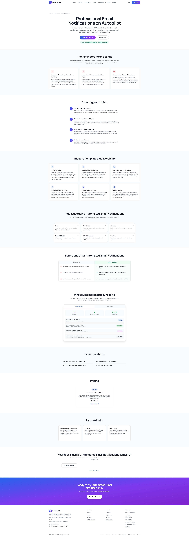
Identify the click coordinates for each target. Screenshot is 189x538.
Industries (86, 2)
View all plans (93, 403)
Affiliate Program (91, 519)
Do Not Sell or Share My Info (119, 534)
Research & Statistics (130, 522)
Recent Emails (79, 306)
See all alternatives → (94, 470)
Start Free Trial (86, 37)
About (109, 2)
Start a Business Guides (130, 524)
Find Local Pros (102, 2)
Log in (129, 2)
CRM (73, 2)
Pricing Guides (128, 517)
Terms (102, 534)
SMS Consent (131, 534)
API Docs (108, 517)
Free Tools (127, 515)
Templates (127, 526)
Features (80, 2)
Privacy (108, 534)
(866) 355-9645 (55, 524)
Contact (114, 2)
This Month (110, 306)
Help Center (109, 515)
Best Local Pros (128, 519)
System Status (109, 519)
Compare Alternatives (130, 512)
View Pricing (102, 37)
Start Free (136, 2)
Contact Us (108, 512)
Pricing (94, 2)
